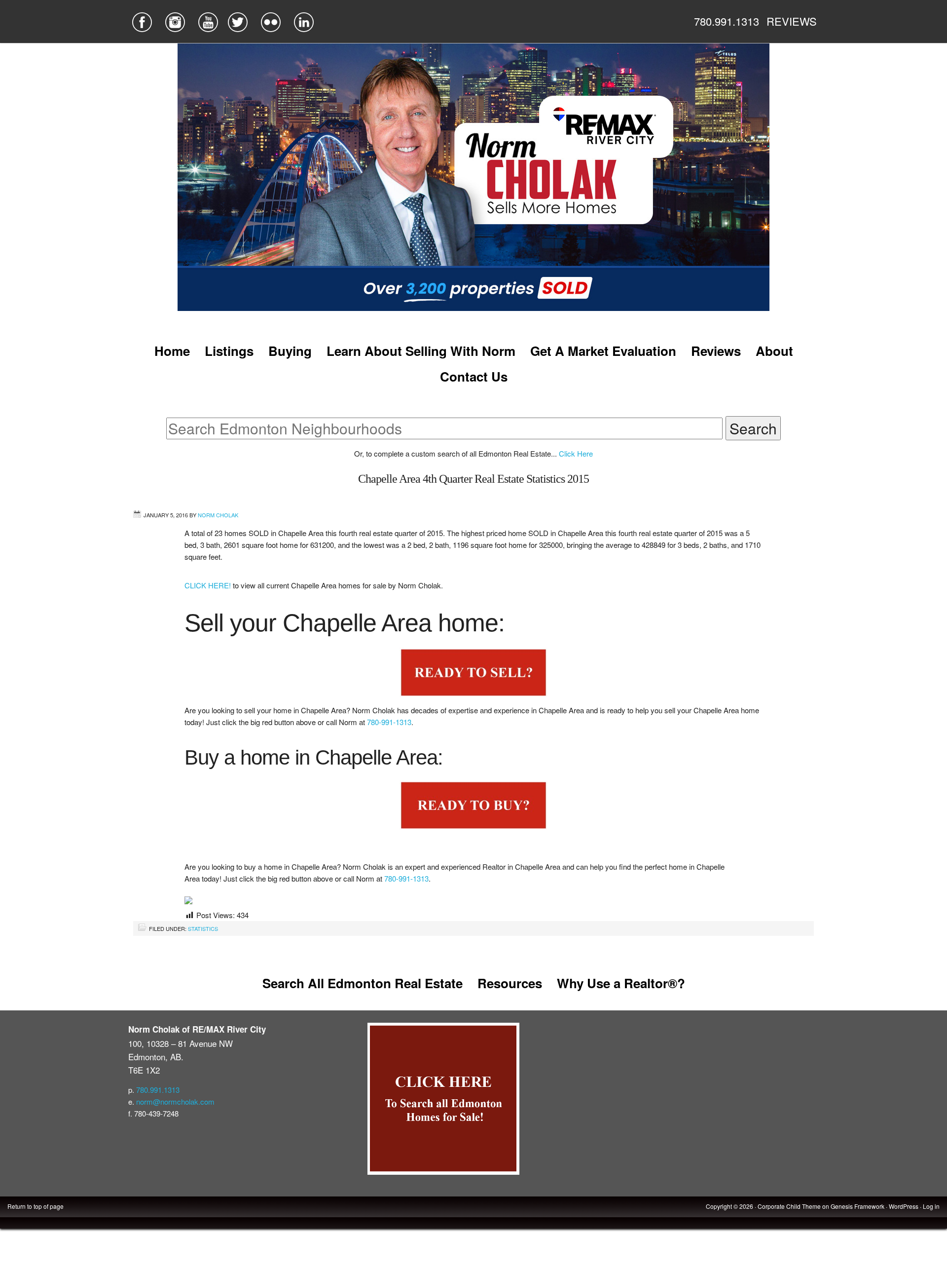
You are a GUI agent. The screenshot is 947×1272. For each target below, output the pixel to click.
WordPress (903, 1206)
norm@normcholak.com (175, 1101)
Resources (509, 983)
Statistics (203, 928)
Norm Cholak (218, 515)
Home (172, 351)
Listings (229, 351)
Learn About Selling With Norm (421, 351)
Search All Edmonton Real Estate (362, 983)
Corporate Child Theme (789, 1206)
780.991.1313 (726, 21)
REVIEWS (791, 21)
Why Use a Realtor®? (621, 983)
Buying (290, 351)
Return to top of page (35, 1206)
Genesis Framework (857, 1206)
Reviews (716, 351)
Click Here (576, 453)
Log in (931, 1206)
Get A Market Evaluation (603, 351)
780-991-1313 (389, 722)
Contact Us (474, 376)
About (774, 351)
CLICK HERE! (208, 585)
